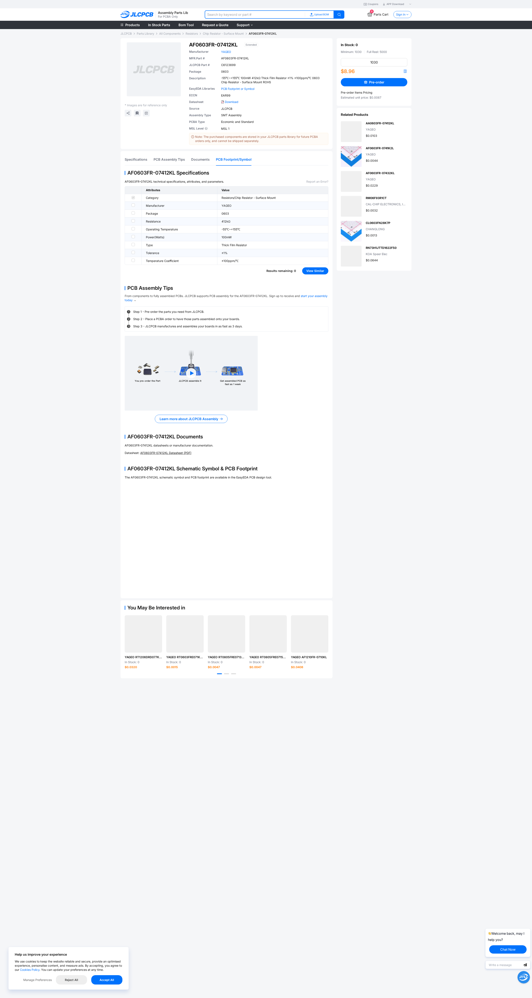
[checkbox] (133, 197)
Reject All (71, 980)
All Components (170, 33)
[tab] (136, 159)
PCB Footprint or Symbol (237, 89)
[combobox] (254, 14)
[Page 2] (226, 673)
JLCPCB (126, 33)
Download (231, 102)
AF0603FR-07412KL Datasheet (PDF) (165, 453)
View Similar (315, 271)
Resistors (192, 33)
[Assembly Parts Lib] (137, 14)
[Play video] (191, 373)
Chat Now (508, 949)
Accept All (107, 980)
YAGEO (226, 52)
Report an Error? (317, 181)
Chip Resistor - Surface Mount (223, 33)
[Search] (339, 14)
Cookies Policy (29, 969)
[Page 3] (233, 673)
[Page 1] (219, 673)
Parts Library (145, 33)
